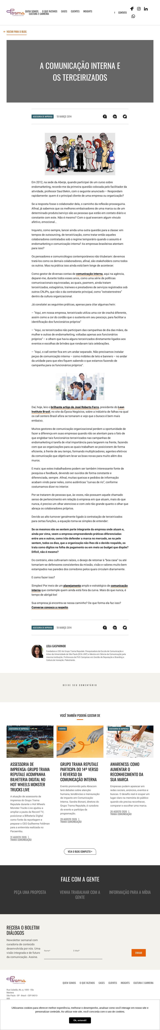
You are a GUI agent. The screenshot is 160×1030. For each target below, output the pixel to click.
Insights (87, 11)
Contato (122, 12)
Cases (64, 11)
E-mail (76, 951)
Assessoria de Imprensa (42, 116)
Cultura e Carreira (39, 14)
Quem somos (31, 11)
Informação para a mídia (130, 892)
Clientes (75, 11)
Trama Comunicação (21, 839)
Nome (47, 951)
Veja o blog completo (79, 851)
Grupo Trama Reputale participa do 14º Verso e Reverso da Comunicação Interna (79, 772)
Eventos (62, 728)
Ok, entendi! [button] (80, 1020)
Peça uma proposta (30, 892)
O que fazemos (49, 11)
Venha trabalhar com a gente (80, 894)
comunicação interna (89, 274)
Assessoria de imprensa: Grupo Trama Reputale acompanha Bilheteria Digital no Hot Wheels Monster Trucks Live (30, 777)
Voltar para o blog (17, 31)
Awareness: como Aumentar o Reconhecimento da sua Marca (126, 772)
